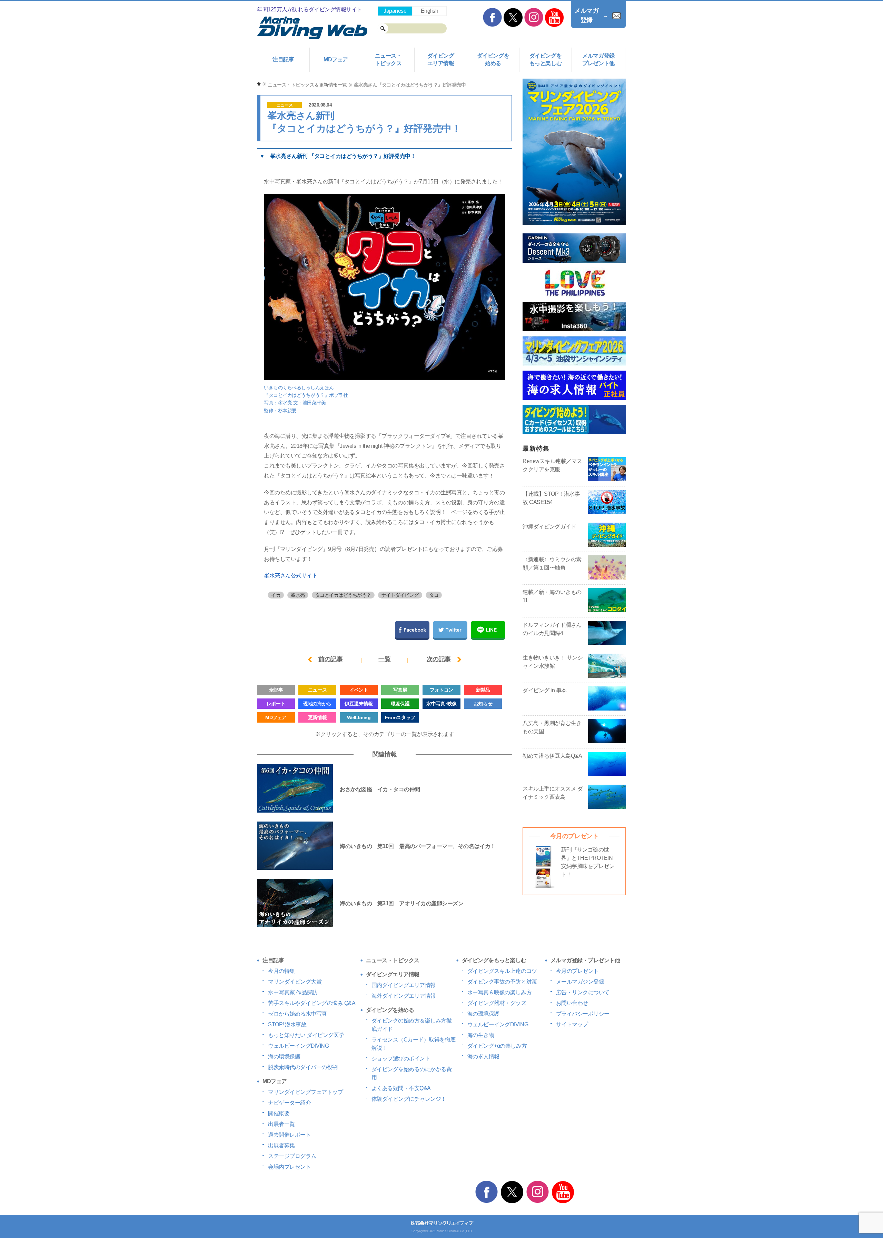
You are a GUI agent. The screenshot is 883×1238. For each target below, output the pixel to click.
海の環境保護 (284, 1056)
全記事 (276, 690)
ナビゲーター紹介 (289, 1103)
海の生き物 (480, 1035)
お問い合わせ (572, 1003)
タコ (433, 595)
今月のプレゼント (577, 971)
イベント (358, 690)
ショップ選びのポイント (400, 1058)
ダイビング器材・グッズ (496, 1003)
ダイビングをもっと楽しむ (545, 59)
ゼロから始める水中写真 (297, 1014)
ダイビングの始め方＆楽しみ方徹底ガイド (411, 1025)
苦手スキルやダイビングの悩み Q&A (311, 1003)
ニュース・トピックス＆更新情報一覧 (307, 85)
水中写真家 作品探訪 (292, 992)
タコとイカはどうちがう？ (343, 595)
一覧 (384, 659)
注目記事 (283, 59)
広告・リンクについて (582, 992)
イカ (275, 595)
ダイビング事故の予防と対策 (502, 982)
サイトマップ (572, 1024)
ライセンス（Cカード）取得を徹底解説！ (413, 1044)
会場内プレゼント (289, 1167)
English (429, 11)
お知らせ (483, 703)
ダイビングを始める (493, 59)
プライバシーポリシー (582, 1014)
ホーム (259, 84)
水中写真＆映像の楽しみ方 (499, 992)
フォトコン (441, 690)
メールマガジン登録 (580, 982)
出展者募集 (281, 1145)
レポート (276, 703)
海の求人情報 (483, 1056)
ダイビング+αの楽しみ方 (497, 1046)
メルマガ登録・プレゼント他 (585, 960)
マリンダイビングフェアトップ (305, 1092)
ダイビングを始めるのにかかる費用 (411, 1073)
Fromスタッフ (400, 717)
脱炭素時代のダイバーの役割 (303, 1067)
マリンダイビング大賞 (294, 982)
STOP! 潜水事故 (287, 1024)
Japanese (395, 11)
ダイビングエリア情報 (440, 59)
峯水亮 (298, 595)
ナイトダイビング (400, 595)
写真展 (400, 690)
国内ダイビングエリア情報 (403, 985)
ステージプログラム (292, 1156)
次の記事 (439, 659)
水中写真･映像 (441, 703)
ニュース (284, 105)
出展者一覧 (281, 1124)
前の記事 (330, 659)
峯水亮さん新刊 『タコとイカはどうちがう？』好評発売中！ (343, 156)
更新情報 (317, 717)
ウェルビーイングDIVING (298, 1046)
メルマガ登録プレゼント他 (598, 59)
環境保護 (400, 703)
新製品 (483, 690)
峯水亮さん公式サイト (290, 575)
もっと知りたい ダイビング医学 (306, 1035)
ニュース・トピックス (388, 59)
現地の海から (317, 703)
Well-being (358, 717)
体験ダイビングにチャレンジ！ (408, 1099)
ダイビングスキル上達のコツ (502, 971)
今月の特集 (281, 971)
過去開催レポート (289, 1135)
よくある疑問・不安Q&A (401, 1088)
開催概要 (278, 1113)
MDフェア (336, 59)
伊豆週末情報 (359, 703)
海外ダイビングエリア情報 (403, 996)
